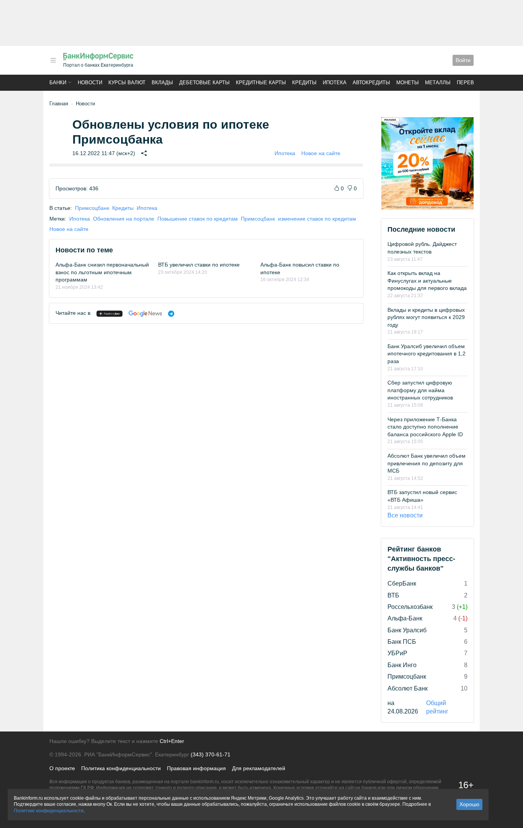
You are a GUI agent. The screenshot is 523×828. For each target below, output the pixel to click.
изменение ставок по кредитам (317, 219)
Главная (58, 103)
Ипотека (334, 82)
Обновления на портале (123, 219)
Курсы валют (126, 82)
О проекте (62, 768)
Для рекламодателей (258, 768)
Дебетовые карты (204, 82)
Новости (90, 82)
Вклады (162, 82)
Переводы (471, 82)
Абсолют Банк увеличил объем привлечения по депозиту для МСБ (426, 463)
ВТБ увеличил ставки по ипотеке (199, 265)
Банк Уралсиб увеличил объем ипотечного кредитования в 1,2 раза (426, 353)
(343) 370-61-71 (210, 754)
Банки (57, 82)
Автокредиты (371, 82)
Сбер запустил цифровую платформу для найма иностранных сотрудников (420, 390)
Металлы (438, 82)
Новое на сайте (320, 153)
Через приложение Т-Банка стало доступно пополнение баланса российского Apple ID (425, 426)
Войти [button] (463, 60)
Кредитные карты (261, 82)
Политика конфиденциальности (121, 768)
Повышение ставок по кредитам (197, 219)
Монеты (407, 82)
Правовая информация (196, 768)
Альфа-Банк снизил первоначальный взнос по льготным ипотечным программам (102, 272)
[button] (53, 60)
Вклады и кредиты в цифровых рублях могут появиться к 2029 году (426, 317)
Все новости (405, 515)
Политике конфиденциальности (48, 810)
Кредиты (304, 82)
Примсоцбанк (92, 208)
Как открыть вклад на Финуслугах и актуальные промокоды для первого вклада (427, 280)
